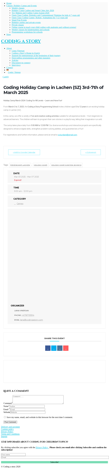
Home (9, 3)
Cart (6, 77)
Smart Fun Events (19, 20)
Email (6, 409)
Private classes (18, 25)
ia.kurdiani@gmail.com (67, 135)
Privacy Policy (7, 431)
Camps (20, 203)
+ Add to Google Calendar (24, 152)
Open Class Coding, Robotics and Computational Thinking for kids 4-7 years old (46, 15)
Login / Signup (14, 72)
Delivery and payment (10, 427)
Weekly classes (18, 8)
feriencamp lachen (20, 165)
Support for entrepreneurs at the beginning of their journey (36, 55)
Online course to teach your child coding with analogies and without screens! (44, 27)
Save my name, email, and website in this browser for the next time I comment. (40, 417)
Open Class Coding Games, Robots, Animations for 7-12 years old (40, 18)
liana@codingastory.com (31, 320)
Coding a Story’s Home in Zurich (26, 53)
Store (8, 34)
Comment (8, 403)
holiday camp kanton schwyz (66, 165)
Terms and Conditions (10, 434)
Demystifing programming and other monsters (31, 58)
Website (6, 412)
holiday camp (40, 165)
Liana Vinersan (18, 51)
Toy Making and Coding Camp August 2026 (30, 13)
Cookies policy (7, 429)
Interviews (16, 65)
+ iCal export (90, 152)
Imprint (4, 436)
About (9, 48)
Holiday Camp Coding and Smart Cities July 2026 (33, 10)
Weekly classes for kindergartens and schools (30, 30)
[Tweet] (53, 348)
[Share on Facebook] (48, 348)
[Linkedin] (59, 348)
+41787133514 (27, 315)
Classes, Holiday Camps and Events (21, 6)
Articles (15, 60)
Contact (9, 67)
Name (6, 406)
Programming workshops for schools (27, 32)
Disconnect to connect (21, 63)
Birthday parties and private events (26, 22)
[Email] (65, 348)
